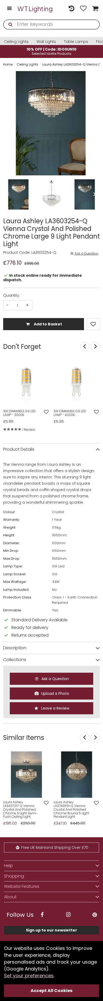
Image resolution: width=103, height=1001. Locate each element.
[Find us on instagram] (68, 915)
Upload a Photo (54, 693)
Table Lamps (76, 41)
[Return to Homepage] (35, 9)
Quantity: (11, 295)
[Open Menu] (9, 9)
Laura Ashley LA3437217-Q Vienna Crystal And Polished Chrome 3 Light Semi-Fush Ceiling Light (20, 809)
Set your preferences (29, 975)
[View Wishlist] (83, 9)
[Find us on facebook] (42, 915)
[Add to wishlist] (46, 412)
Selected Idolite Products (52, 51)
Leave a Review (54, 708)
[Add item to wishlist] (93, 324)
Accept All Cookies (51, 991)
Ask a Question (86, 253)
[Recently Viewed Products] (71, 9)
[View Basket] (94, 9)
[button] (3, 123)
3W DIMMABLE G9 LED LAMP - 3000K (19, 413)
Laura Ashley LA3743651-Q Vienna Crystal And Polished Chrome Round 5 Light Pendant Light (71, 809)
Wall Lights (46, 41)
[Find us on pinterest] (94, 915)
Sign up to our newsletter (51, 930)
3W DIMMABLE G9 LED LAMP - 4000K (70, 413)
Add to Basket (47, 324)
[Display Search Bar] (59, 6)
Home (8, 64)
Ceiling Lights (16, 41)
